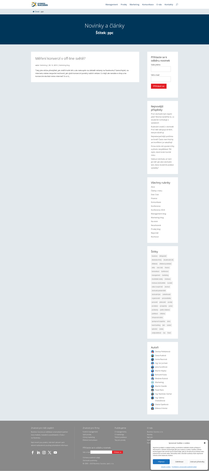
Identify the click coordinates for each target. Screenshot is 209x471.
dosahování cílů (168, 260)
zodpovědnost (156, 333)
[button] (205, 443)
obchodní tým (156, 294)
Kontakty (169, 5)
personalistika (166, 298)
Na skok (154, 221)
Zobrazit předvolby (197, 462)
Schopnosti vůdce (157, 317)
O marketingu (119, 434)
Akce (153, 187)
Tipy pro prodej (120, 440)
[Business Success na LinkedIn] (39, 452)
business (154, 256)
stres (168, 321)
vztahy (161, 329)
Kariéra (149, 440)
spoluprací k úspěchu (158, 321)
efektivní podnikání (165, 264)
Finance (154, 198)
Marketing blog (64, 65)
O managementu (120, 432)
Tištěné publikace (121, 437)
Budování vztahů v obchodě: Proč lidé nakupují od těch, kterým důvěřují (162, 129)
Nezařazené (156, 225)
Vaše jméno (155, 64)
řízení (169, 333)
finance (167, 268)
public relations (165, 310)
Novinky (149, 434)
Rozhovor (155, 237)
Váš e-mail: (86, 452)
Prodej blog (155, 229)
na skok (169, 283)
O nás (159, 5)
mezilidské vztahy (157, 279)
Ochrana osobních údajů (91, 457)
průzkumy (155, 310)
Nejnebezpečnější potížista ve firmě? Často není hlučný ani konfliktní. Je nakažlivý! (162, 139)
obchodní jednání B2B (159, 291)
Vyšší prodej (87, 434)
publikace (155, 314)
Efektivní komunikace (90, 440)
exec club (160, 268)
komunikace (155, 271)
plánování (163, 302)
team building (156, 325)
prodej (170, 302)
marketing (165, 275)
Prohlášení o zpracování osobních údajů (184, 467)
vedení (169, 325)
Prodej (124, 5)
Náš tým (150, 437)
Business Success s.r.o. (155, 432)
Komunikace (148, 5)
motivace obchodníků (158, 283)
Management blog (158, 214)
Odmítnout (179, 462)
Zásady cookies (166, 467)
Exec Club (155, 194)
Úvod (37, 11)
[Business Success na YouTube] (56, 452)
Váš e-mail (155, 75)
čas (164, 333)
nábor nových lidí (157, 287)
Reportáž (154, 233)
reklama (162, 314)
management (156, 275)
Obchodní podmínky (90, 460)
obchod (167, 287)
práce (170, 306)
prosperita (163, 306)
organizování (156, 298)
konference (164, 271)
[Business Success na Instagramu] (44, 452)
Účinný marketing (89, 437)
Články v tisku (156, 191)
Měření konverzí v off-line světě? (60, 58)
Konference (155, 206)
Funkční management (90, 432)
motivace (167, 279)
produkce (155, 306)
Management (111, 5)
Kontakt (150, 443)
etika (153, 268)
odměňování (166, 294)
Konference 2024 (158, 210)
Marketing (134, 5)
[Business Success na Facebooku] (33, 452)
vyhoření (154, 329)
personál (154, 302)
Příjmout (161, 462)
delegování (162, 256)
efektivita (154, 264)
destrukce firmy (156, 260)
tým (164, 325)
